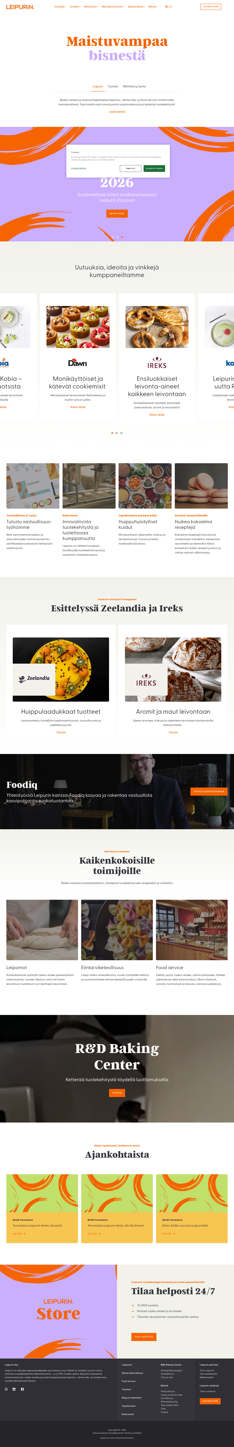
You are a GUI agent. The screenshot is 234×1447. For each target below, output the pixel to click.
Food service (128, 1381)
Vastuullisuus (168, 1391)
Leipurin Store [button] (211, 7)
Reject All (130, 168)
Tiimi (163, 1409)
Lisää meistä (117, 111)
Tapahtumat (128, 1406)
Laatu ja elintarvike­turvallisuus (172, 1397)
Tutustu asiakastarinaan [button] (209, 791)
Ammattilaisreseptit (171, 1371)
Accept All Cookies (154, 168)
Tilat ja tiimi (167, 1377)
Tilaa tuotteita (144, 1337)
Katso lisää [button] (117, 214)
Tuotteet (126, 1389)
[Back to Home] (27, 7)
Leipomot (127, 1365)
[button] (112, 237)
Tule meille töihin (170, 1405)
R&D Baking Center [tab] (134, 86)
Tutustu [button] (117, 1093)
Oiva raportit (207, 1371)
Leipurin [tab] (98, 86)
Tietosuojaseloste (100, 1433)
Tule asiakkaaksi (208, 1374)
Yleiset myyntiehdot (133, 1433)
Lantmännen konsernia (124, 1438)
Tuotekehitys (167, 1374)
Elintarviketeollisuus (132, 1373)
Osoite (164, 1412)
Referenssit (128, 1414)
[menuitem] (65, 7)
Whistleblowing (169, 1402)
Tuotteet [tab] (113, 86)
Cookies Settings (78, 168)
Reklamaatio (207, 1377)
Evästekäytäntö (116, 1433)
